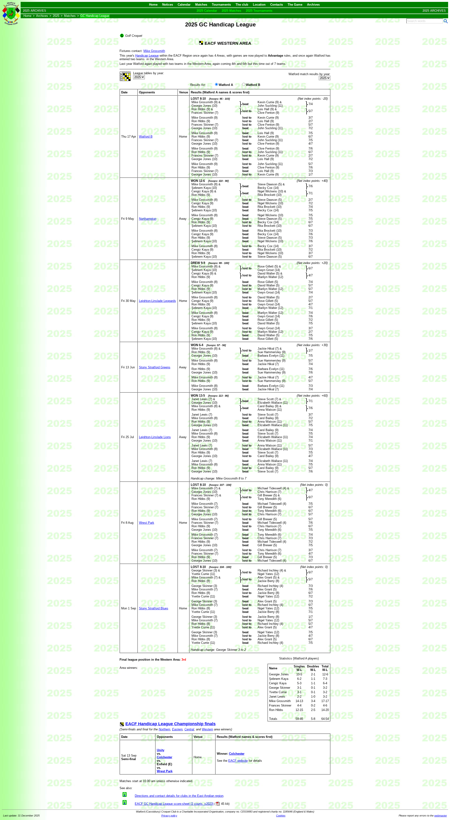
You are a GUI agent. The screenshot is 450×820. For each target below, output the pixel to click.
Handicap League (147, 55)
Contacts (276, 4)
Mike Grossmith (154, 51)
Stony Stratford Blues (153, 608)
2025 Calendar (207, 10)
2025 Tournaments (259, 10)
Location (259, 4)
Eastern (177, 729)
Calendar (184, 4)
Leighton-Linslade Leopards (157, 301)
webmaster (440, 815)
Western (207, 729)
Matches (201, 4)
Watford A (226, 85)
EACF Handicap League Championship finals (170, 723)
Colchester (164, 757)
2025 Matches (231, 10)
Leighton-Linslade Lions (155, 437)
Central (189, 729)
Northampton (147, 218)
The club (242, 4)
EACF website (238, 760)
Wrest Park (146, 522)
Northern (164, 729)
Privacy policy (169, 815)
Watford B (253, 85)
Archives (313, 4)
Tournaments (221, 4)
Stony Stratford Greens (154, 367)
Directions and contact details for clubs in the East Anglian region (179, 796)
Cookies (280, 815)
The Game (295, 4)
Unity (160, 750)
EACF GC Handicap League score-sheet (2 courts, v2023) (174, 803)
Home (153, 4)
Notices (167, 4)
